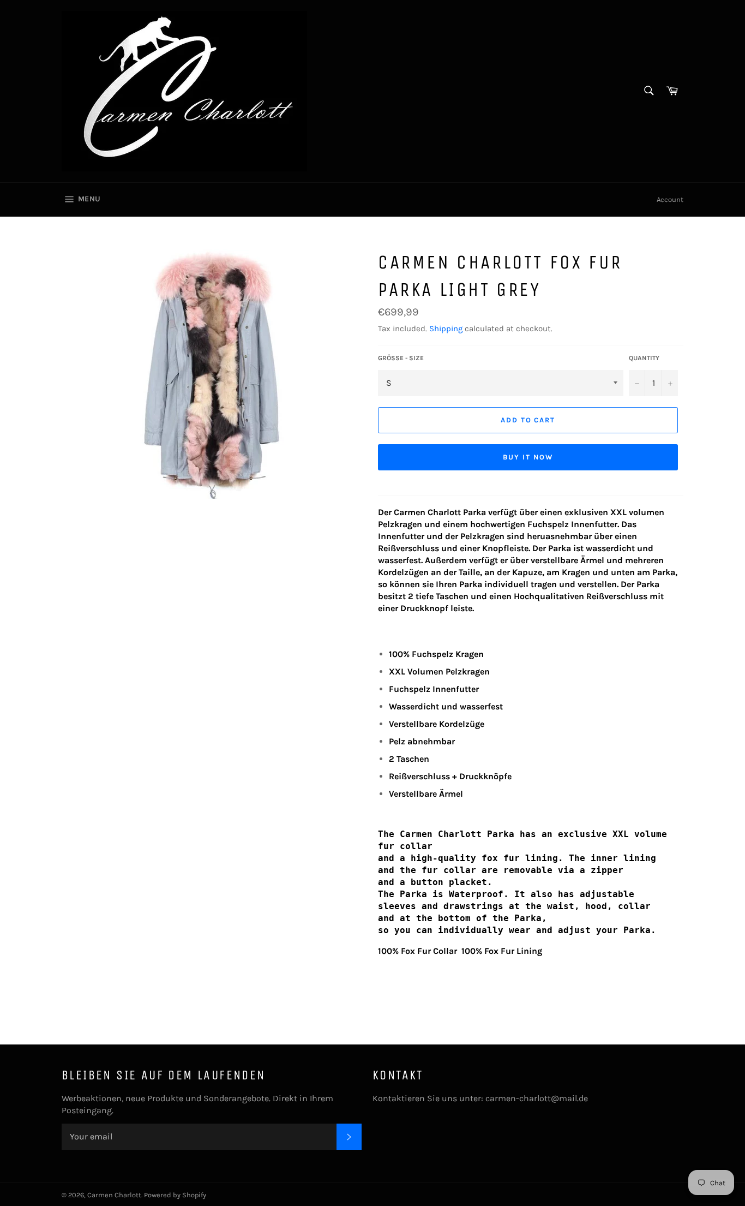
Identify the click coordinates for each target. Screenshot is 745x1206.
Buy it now (528, 457)
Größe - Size (401, 358)
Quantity (644, 358)
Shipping (445, 328)
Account (670, 199)
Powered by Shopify (175, 1195)
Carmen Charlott (114, 1195)
